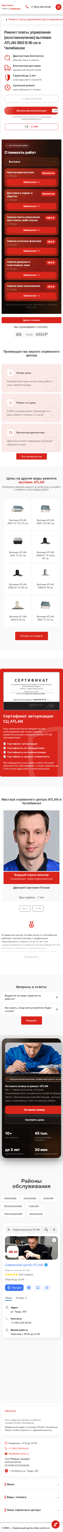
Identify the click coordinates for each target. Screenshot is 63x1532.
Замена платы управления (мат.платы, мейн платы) (23, 219)
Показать (31, 1020)
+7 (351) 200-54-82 (41, 7)
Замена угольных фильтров (24, 241)
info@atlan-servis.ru (19, 1453)
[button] (25, 909)
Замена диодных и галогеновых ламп (18, 263)
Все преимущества (31, 456)
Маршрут (17, 1287)
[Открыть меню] (58, 7)
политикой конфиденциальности (36, 118)
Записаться (30, 182)
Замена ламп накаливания (23, 285)
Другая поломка (31, 320)
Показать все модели (31, 636)
